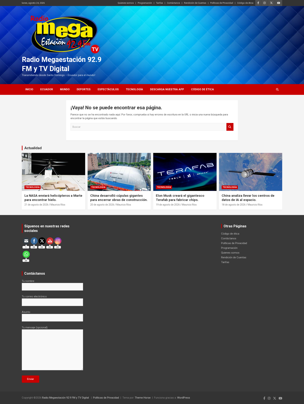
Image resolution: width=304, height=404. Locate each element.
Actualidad (33, 148)
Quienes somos (126, 3)
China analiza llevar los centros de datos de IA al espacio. (248, 198)
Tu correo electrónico (34, 296)
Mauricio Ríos (57, 204)
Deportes (84, 89)
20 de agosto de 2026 (102, 204)
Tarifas (159, 3)
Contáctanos (173, 3)
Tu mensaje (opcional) (35, 327)
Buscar (229, 127)
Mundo (65, 89)
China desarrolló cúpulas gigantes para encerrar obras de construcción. (119, 198)
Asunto (26, 312)
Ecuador (46, 89)
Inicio (29, 89)
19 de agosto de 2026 (168, 204)
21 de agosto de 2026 (36, 204)
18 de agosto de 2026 (234, 204)
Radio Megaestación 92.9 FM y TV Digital (66, 397)
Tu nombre (28, 281)
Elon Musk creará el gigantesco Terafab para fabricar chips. (180, 198)
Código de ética (245, 3)
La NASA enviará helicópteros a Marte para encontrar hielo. (53, 198)
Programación (145, 3)
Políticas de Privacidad (221, 3)
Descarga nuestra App (167, 89)
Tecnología (134, 89)
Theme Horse (143, 397)
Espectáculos (108, 89)
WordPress (183, 397)
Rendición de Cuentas (195, 3)
